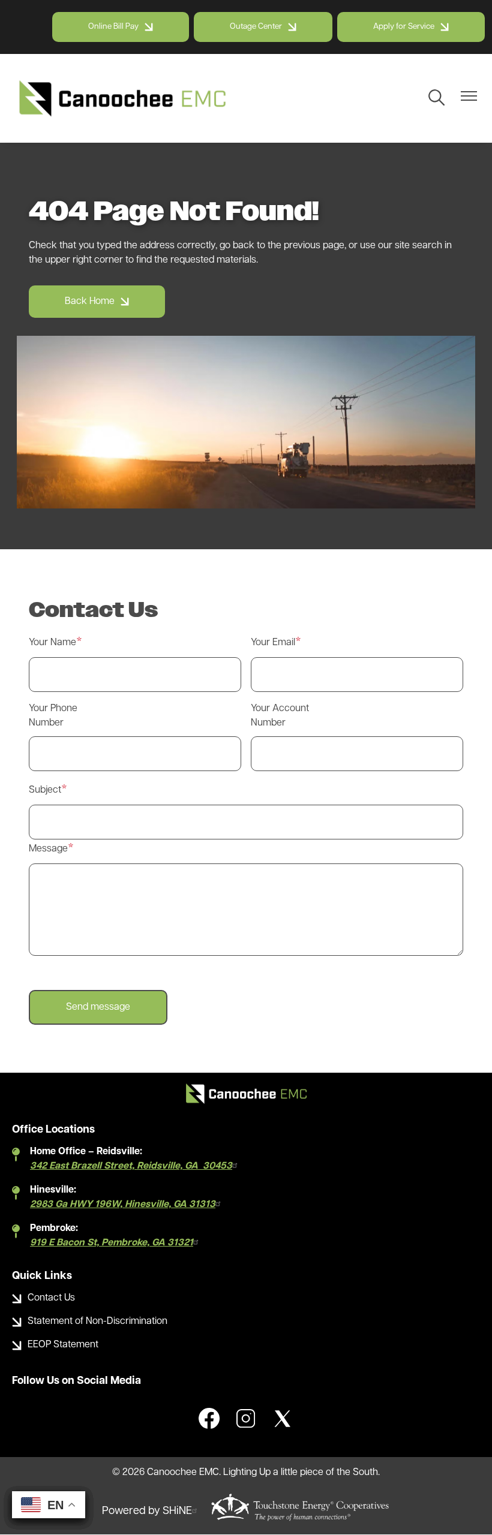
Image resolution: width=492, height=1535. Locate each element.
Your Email (273, 643)
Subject (45, 790)
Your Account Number (280, 716)
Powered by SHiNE (147, 1511)
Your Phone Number (53, 716)
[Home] (122, 98)
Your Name (52, 643)
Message (48, 849)
